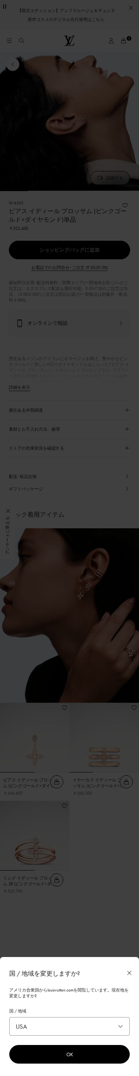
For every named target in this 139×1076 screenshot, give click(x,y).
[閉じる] (129, 972)
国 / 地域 (17, 1011)
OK (69, 1054)
